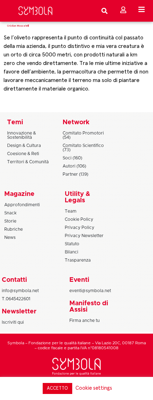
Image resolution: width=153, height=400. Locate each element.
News (10, 237)
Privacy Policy (79, 227)
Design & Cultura (24, 145)
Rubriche (13, 229)
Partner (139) (75, 174)
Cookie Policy (79, 219)
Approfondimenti (22, 205)
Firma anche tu (84, 320)
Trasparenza (78, 260)
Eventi (79, 280)
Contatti (14, 280)
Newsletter (19, 311)
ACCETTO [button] (57, 388)
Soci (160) (72, 158)
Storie (10, 221)
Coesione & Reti (23, 154)
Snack (10, 213)
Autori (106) (74, 166)
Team (70, 211)
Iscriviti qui (13, 322)
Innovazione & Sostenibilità (21, 135)
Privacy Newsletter (84, 236)
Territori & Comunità (28, 162)
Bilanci (71, 252)
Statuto (72, 244)
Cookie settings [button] (93, 388)
